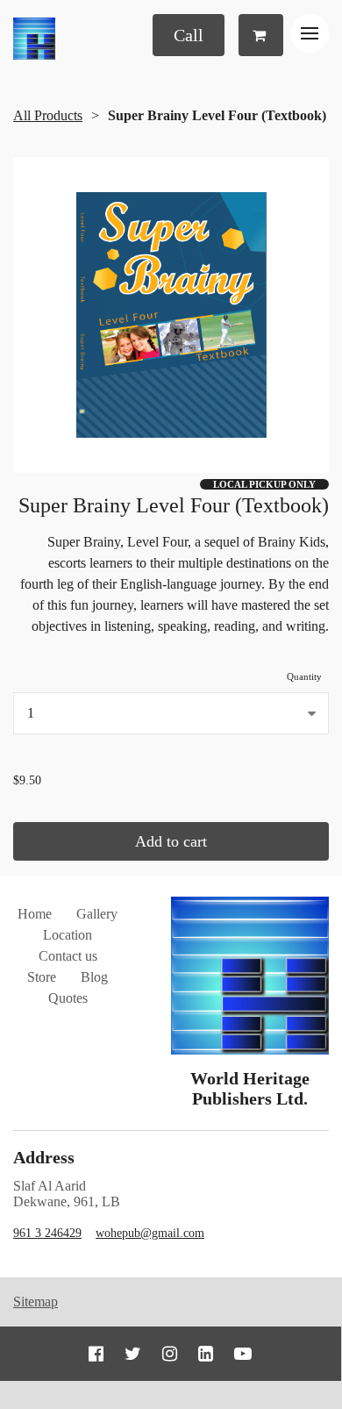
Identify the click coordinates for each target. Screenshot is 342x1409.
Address (44, 1157)
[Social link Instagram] (169, 1354)
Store (41, 976)
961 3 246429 (47, 1233)
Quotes (68, 998)
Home (35, 913)
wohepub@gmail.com (150, 1233)
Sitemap (35, 1301)
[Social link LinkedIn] (205, 1354)
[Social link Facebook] (96, 1354)
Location (67, 934)
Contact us (68, 955)
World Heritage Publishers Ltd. (250, 1088)
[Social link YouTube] (243, 1354)
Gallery (97, 913)
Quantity (304, 676)
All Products (47, 115)
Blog (94, 976)
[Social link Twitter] (133, 1354)
